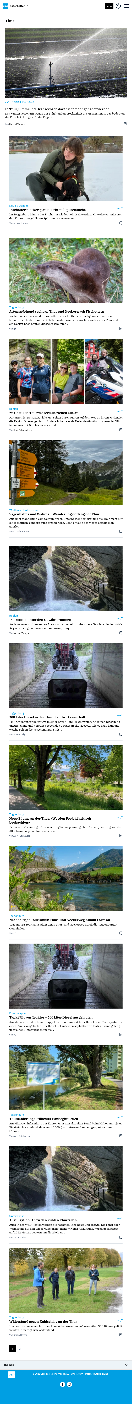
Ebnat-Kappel (17, 1013)
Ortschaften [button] (18, 6)
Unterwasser (31, 510)
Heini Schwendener (22, 430)
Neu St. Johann (19, 205)
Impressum (77, 1373)
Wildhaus (15, 510)
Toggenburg (16, 307)
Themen (9, 1365)
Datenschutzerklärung (96, 1373)
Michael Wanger (17, 124)
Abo (109, 6)
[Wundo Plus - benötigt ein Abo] (7, 102)
